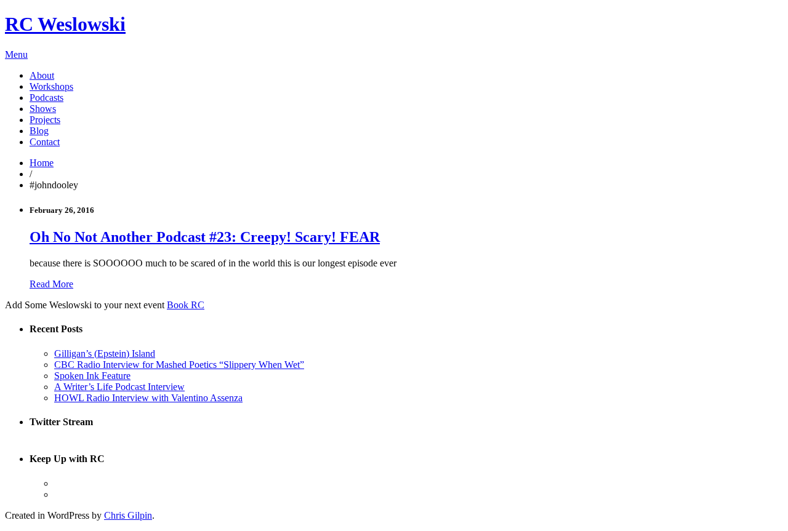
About (42, 75)
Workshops (51, 86)
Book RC (185, 305)
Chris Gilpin (128, 515)
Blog (39, 131)
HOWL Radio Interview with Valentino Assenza (148, 398)
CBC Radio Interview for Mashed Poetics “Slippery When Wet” (179, 364)
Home (42, 163)
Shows (43, 108)
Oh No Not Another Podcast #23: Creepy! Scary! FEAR (205, 237)
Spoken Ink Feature (92, 375)
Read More (51, 284)
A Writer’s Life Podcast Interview (119, 386)
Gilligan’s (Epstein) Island (104, 353)
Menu (16, 54)
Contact (45, 142)
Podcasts (46, 97)
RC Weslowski (65, 24)
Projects (45, 119)
